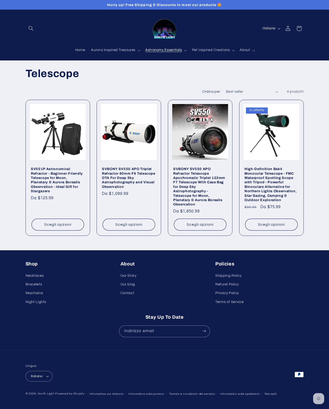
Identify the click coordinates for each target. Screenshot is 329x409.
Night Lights (36, 302)
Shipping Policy (228, 275)
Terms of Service (229, 302)
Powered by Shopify (69, 393)
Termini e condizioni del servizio (192, 394)
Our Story (128, 275)
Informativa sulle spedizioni (240, 394)
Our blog (127, 284)
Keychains (34, 293)
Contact (127, 293)
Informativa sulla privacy (146, 394)
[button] (31, 28)
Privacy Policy (227, 293)
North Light (46, 393)
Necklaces (35, 275)
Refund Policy (227, 284)
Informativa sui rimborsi (106, 394)
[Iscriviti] (204, 331)
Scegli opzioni (57, 224)
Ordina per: (211, 91)
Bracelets (34, 284)
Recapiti (271, 394)
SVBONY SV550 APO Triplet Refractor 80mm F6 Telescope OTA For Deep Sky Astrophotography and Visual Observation (128, 178)
